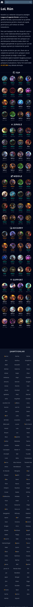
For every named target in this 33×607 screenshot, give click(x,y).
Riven (17, 581)
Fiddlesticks (6, 496)
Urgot (28, 475)
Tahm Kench (28, 424)
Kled (17, 394)
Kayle (17, 373)
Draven (6, 475)
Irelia (6, 556)
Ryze (17, 590)
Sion (28, 386)
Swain (28, 411)
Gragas (6, 526)
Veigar (28, 488)
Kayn (17, 377)
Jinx (6, 585)
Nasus (17, 483)
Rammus (17, 556)
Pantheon (17, 530)
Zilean (28, 585)
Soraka (28, 407)
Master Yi (17, 449)
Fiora (6, 500)
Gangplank (6, 513)
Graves (6, 530)
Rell (17, 564)
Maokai (17, 445)
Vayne (28, 483)
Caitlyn (6, 441)
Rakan (17, 551)
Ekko (6, 479)
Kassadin (17, 365)
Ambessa (6, 377)
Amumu (6, 382)
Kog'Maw (17, 399)
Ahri (6, 360)
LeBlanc (17, 403)
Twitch (28, 466)
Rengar (17, 577)
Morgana (17, 471)
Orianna (17, 522)
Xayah (28, 530)
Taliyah (28, 428)
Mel (17, 454)
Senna (28, 356)
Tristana (28, 449)
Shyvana (28, 377)
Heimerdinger (6, 543)
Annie (6, 390)
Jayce (6, 577)
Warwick (28, 522)
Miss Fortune (17, 462)
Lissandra (17, 420)
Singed (28, 382)
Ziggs (28, 581)
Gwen (6, 534)
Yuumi (28, 560)
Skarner (28, 394)
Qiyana (17, 543)
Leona (17, 411)
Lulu (17, 428)
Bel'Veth (6, 420)
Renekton (17, 573)
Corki (6, 458)
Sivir (28, 390)
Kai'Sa (6, 594)
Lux (17, 432)
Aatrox (6, 356)
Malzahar (17, 441)
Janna (6, 564)
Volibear (28, 517)
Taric (28, 437)
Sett (28, 365)
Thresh (28, 445)
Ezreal (6, 492)
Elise (6, 483)
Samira (17, 594)
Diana (6, 466)
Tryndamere (28, 458)
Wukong (28, 526)
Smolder (28, 399)
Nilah (17, 500)
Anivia (6, 386)
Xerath (28, 534)
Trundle (28, 454)
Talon (28, 432)
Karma (17, 356)
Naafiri (17, 475)
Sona (28, 403)
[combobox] (18, 2)
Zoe (28, 590)
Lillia (17, 415)
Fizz (6, 505)
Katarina (17, 369)
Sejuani (17, 598)
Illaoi (6, 551)
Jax (6, 573)
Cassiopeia (6, 449)
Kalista (6, 598)
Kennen (17, 382)
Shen (28, 373)
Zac (28, 568)
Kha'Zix (17, 386)
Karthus (17, 360)
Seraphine (28, 360)
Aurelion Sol (6, 403)
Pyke (17, 539)
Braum (6, 432)
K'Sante (6, 590)
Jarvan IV (6, 568)
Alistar (6, 373)
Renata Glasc (17, 568)
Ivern (6, 560)
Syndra (28, 420)
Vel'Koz (28, 492)
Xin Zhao (28, 539)
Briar (6, 437)
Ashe (6, 399)
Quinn (17, 547)
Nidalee (17, 496)
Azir (6, 411)
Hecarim (6, 539)
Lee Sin (17, 407)
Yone (28, 547)
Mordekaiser (17, 466)
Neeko (17, 492)
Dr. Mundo (6, 471)
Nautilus (17, 488)
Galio (6, 509)
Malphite (17, 437)
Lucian (17, 424)
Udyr (28, 471)
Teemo (28, 441)
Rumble (17, 585)
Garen (6, 517)
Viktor (28, 509)
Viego (28, 505)
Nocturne (17, 505)
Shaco (28, 369)
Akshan (6, 369)
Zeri (28, 577)
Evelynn (6, 488)
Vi (28, 500)
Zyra (28, 594)
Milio (17, 458)
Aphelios (6, 394)
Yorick (28, 551)
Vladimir (28, 513)
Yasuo (28, 543)
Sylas (28, 415)
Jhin (6, 581)
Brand (6, 428)
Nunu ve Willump (17, 511)
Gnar (6, 522)
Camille (6, 445)
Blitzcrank (6, 424)
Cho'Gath (6, 454)
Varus (28, 479)
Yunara (28, 556)
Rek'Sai (17, 560)
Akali (6, 365)
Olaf (17, 517)
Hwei (6, 547)
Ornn (17, 526)
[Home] (2, 2)
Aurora (6, 407)
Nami (17, 479)
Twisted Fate (28, 462)
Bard (6, 415)
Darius (6, 462)
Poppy (17, 534)
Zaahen (28, 564)
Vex (28, 496)
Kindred (17, 390)
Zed (28, 573)
